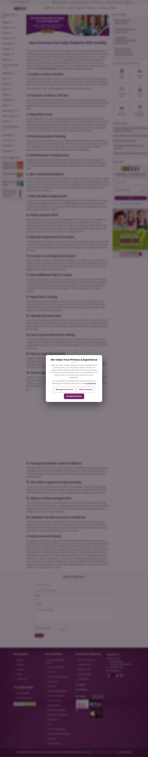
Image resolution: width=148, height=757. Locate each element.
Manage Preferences (64, 389)
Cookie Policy (90, 383)
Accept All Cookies (74, 396)
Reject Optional (85, 389)
